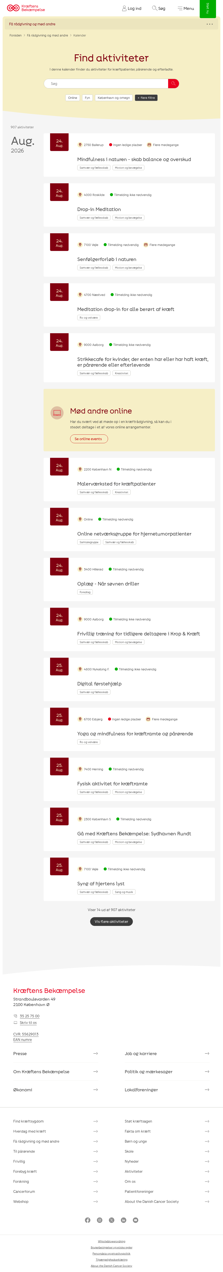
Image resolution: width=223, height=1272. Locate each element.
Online (72, 98)
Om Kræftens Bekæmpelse (41, 1071)
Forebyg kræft (25, 1171)
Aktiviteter (134, 1171)
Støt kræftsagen (138, 1121)
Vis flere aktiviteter (111, 921)
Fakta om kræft (138, 1131)
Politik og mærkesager (149, 1071)
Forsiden (16, 35)
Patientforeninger (139, 1191)
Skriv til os (28, 1022)
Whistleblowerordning (111, 1241)
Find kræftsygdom (28, 1121)
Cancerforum (24, 1191)
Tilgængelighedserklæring (111, 1259)
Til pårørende (24, 1151)
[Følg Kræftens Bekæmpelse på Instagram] (99, 1220)
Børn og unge (136, 1141)
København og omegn (114, 98)
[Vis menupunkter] (111, 24)
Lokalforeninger (141, 1089)
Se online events (88, 439)
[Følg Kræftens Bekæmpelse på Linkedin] (123, 1220)
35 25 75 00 (29, 1016)
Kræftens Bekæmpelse (49, 990)
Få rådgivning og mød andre (47, 35)
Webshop (21, 1201)
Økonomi (22, 1089)
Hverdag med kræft (29, 1131)
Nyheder (132, 1161)
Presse (20, 1053)
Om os (130, 1181)
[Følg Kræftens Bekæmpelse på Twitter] (111, 1220)
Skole (129, 1151)
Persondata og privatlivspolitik (111, 1253)
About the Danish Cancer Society (152, 1201)
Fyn (87, 98)
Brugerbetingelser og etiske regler (111, 1247)
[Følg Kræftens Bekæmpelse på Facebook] (87, 1220)
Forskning (21, 1181)
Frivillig (19, 1161)
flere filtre (148, 98)
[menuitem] (130, 8)
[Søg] (173, 83)
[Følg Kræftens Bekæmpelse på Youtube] (135, 1220)
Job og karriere (141, 1053)
